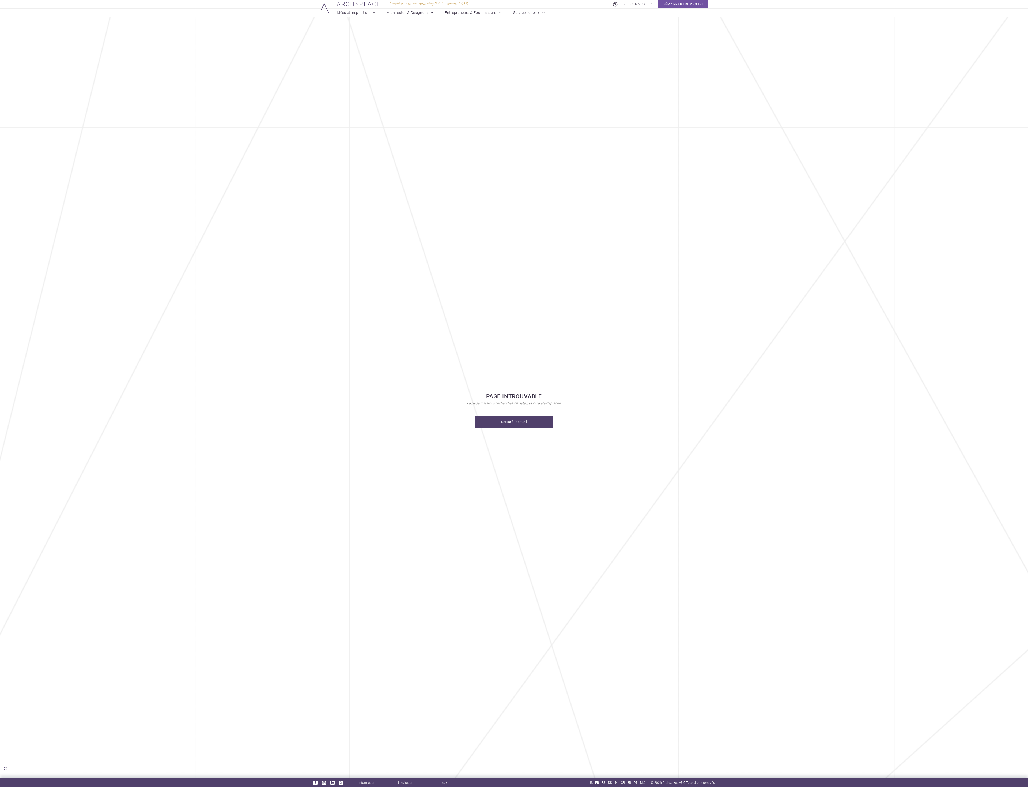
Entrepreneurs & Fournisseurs (470, 12)
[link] (615, 4)
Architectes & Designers (407, 12)
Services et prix (526, 12)
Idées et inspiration (353, 12)
